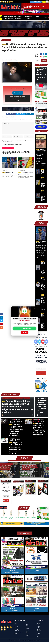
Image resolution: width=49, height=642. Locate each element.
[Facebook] (7, 2)
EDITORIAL (41, 65)
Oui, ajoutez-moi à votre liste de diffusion (12, 144)
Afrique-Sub (4, 34)
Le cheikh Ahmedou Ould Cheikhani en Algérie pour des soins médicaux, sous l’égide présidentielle (39, 428)
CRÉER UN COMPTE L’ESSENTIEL (17, 98)
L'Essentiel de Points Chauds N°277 (36, 572)
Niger (11, 420)
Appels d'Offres (11, 518)
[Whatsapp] (12, 2)
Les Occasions (18, 517)
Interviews (13, 31)
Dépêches (17, 419)
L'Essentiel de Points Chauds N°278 (12, 610)
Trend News (12, 422)
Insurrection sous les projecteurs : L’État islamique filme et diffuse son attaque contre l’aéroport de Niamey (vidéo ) (16, 429)
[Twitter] (5, 2)
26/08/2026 (6, 170)
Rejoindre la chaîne (25, 328)
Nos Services (41, 34)
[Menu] (47, 2)
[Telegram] (46, 343)
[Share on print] (44, 56)
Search (44, 60)
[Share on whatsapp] (46, 56)
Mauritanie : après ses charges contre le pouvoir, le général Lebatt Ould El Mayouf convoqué (41, 152)
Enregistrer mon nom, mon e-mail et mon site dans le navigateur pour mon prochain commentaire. (17, 141)
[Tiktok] (2, 629)
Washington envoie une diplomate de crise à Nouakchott (43, 196)
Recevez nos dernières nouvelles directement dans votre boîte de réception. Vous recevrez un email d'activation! (6, 487)
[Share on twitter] (44, 54)
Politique (24, 467)
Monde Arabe (8, 465)
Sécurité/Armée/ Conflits (16, 421)
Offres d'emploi (26, 517)
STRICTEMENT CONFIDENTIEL (32, 467)
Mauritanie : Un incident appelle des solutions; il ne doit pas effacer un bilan (43, 267)
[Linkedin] (1, 2)
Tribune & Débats (14, 440)
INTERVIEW (6, 40)
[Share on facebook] (41, 54)
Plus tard (25, 332)
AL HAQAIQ (36, 610)
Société (36, 421)
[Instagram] (10, 2)
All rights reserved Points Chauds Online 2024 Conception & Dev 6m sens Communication (24, 640)
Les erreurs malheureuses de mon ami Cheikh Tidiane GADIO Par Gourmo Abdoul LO (43, 321)
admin (5, 415)
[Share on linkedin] (46, 54)
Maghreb (32, 31)
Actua (2, 31)
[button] (37, 168)
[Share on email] (41, 56)
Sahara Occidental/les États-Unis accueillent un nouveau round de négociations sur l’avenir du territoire (17, 407)
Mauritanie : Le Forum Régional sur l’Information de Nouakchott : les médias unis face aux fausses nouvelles (16, 447)
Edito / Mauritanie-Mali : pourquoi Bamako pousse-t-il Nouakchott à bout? (40, 73)
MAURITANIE (12, 438)
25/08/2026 (23, 170)
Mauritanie (21, 31)
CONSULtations (3, 518)
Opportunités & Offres (18, 34)
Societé (31, 34)
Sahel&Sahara (44, 31)
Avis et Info (33, 517)
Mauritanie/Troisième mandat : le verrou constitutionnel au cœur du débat (43, 284)
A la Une (12, 419)
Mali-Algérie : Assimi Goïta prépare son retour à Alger (25, 173)
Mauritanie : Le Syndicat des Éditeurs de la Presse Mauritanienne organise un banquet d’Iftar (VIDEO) (42, 405)
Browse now (12, 570)
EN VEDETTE (36, 420)
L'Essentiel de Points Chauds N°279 (12, 572)
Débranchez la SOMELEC (10, 172)
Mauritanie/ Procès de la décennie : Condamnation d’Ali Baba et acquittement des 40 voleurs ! (31, 473)
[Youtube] (43, 343)
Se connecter (17, 93)
